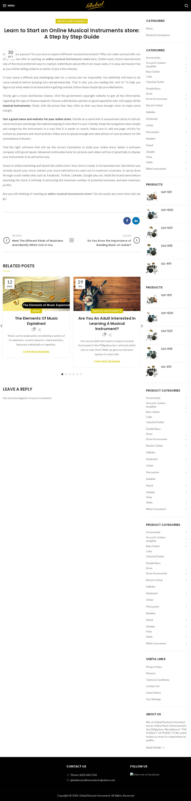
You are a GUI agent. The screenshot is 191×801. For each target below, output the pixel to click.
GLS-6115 (167, 245)
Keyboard (151, 118)
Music (36, 311)
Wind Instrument (156, 168)
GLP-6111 (166, 192)
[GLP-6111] (152, 196)
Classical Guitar (155, 81)
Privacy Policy (154, 666)
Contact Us (152, 686)
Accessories (153, 57)
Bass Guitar (153, 71)
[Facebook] (127, 220)
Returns (151, 673)
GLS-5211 (167, 228)
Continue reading (36, 352)
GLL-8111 (166, 263)
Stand (149, 145)
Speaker (151, 138)
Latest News (153, 692)
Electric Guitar (154, 105)
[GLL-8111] (152, 268)
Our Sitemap (153, 699)
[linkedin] (136, 220)
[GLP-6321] (152, 214)
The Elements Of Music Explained (36, 321)
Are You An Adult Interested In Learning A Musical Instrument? (107, 323)
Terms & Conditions (157, 679)
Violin (149, 162)
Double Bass (153, 88)
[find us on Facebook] (144, 774)
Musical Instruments (71, 21)
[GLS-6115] (152, 250)
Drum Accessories (156, 98)
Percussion (152, 132)
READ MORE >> (155, 747)
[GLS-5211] (152, 232)
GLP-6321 (167, 210)
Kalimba (150, 112)
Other (149, 125)
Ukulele (150, 151)
